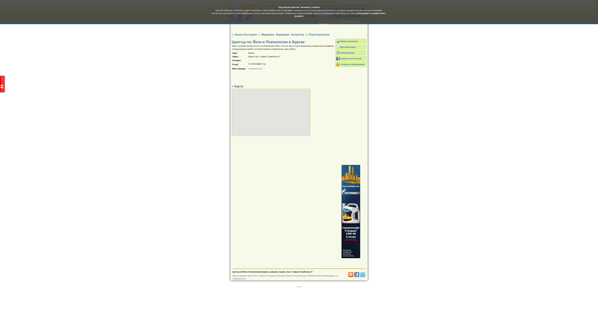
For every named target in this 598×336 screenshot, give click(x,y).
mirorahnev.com (255, 69)
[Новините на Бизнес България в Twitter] (362, 274)
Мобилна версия (315, 276)
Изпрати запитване (349, 41)
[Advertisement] (299, 28)
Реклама (280, 276)
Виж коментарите (348, 47)
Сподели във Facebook (350, 59)
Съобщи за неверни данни (352, 64)
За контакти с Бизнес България (261, 276)
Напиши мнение (347, 53)
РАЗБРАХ (298, 16)
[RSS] (350, 274)
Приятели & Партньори (296, 276)
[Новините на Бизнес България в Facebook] (356, 274)
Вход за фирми (239, 276)
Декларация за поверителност (372, 13)
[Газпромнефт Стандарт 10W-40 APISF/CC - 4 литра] (351, 211)
